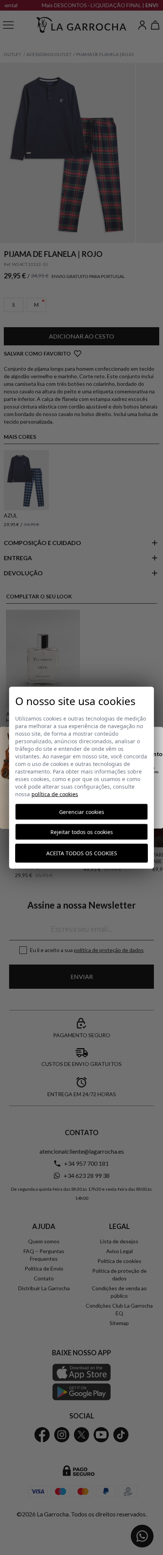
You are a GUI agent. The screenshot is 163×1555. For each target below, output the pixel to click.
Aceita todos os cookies (81, 853)
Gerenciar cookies (81, 811)
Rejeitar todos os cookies (81, 831)
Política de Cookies (54, 793)
